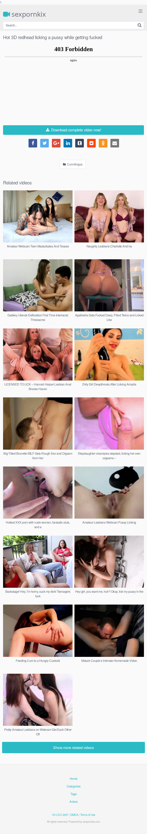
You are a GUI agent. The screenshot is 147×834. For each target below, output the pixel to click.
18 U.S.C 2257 (60, 815)
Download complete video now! (75, 130)
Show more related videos (73, 747)
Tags (73, 794)
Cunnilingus (74, 164)
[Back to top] (140, 827)
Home (74, 778)
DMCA (74, 815)
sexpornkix (28, 14)
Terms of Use (87, 815)
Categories (74, 786)
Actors (73, 801)
